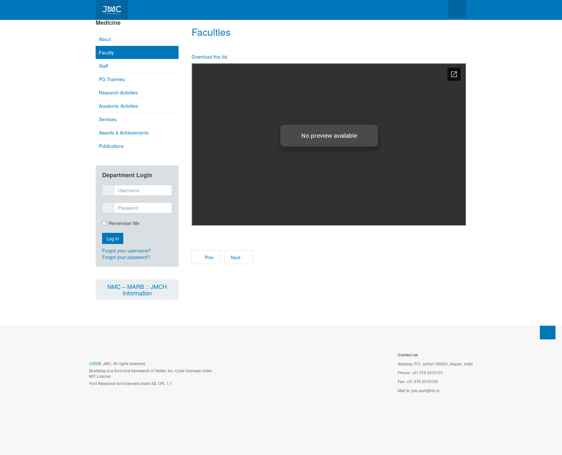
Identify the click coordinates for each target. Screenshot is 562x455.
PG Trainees (112, 79)
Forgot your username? (126, 250)
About (105, 39)
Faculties (211, 32)
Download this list (209, 56)
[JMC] (112, 10)
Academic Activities (118, 106)
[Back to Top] (547, 332)
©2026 (95, 363)
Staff (103, 66)
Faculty (106, 52)
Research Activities (118, 92)
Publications (111, 146)
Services (107, 119)
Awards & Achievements (124, 132)
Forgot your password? (126, 257)
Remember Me (124, 223)
